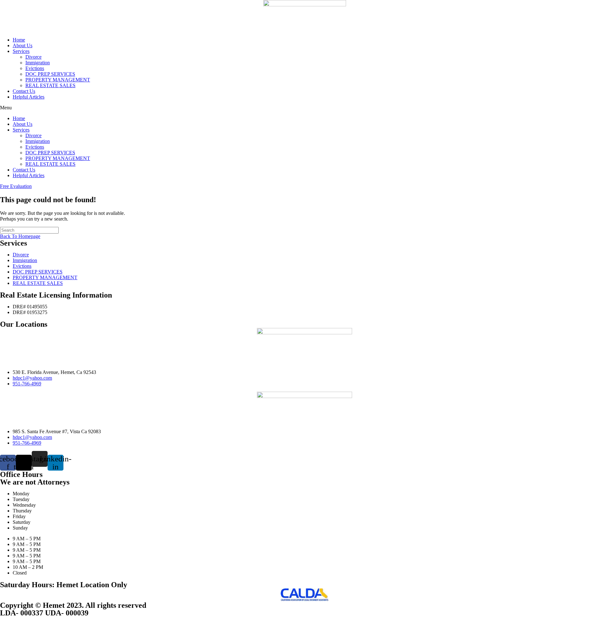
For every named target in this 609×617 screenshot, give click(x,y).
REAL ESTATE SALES (50, 85)
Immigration (37, 62)
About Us (22, 45)
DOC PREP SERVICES (50, 74)
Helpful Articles (28, 97)
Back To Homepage (20, 236)
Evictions (34, 68)
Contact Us (24, 91)
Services (21, 51)
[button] (304, 108)
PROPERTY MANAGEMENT (57, 79)
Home (19, 39)
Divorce (33, 57)
